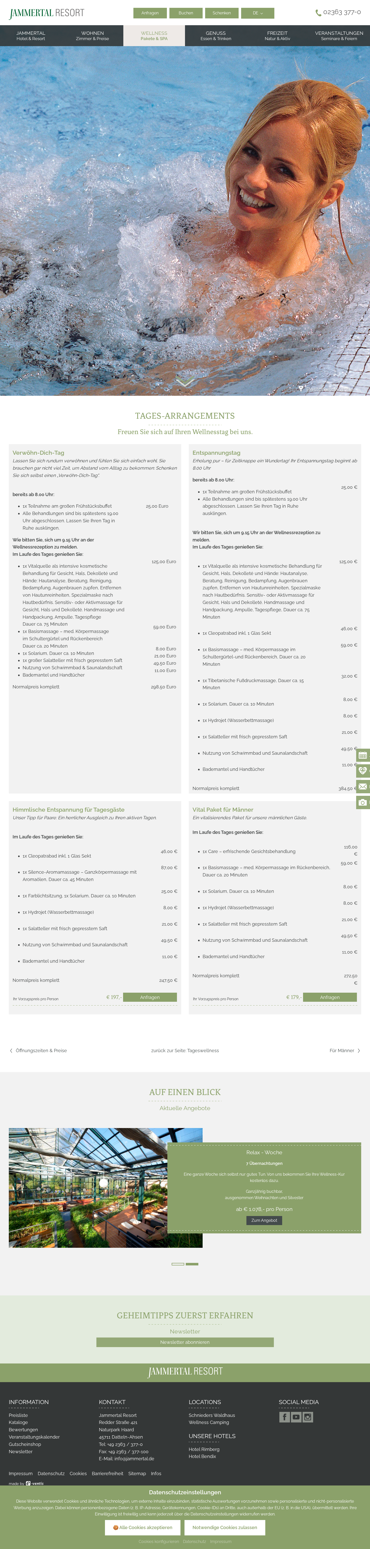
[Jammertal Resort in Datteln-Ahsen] (46, 14)
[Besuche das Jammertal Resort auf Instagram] (308, 1417)
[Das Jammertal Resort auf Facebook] (284, 1417)
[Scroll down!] (185, 381)
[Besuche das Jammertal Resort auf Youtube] (296, 1417)
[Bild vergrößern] (106, 1188)
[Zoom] (185, 210)
